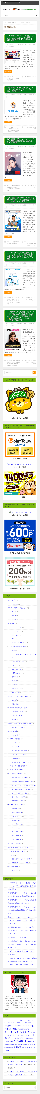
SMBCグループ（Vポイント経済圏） (18, 708)
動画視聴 (8, 1044)
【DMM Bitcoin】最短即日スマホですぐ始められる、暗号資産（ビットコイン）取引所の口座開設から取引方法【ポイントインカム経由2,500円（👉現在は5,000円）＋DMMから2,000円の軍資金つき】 (21, 315)
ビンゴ (25, 1038)
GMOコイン (9, 242)
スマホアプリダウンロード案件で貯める (23, 785)
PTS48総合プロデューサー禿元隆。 (18, 44)
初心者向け (27, 76)
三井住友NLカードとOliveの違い (17, 937)
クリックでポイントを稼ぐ (19, 793)
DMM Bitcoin (12, 362)
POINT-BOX (15, 684)
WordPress (15, 870)
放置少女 (27, 1044)
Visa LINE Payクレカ (17, 727)
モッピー (15, 297)
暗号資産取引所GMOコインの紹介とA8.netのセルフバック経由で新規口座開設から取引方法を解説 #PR (21, 199)
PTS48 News (11, 855)
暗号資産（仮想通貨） (13, 79)
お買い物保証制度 (21, 1029)
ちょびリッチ (16, 635)
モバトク (14, 681)
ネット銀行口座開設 (17, 1038)
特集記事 (17, 1047)
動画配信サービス (17, 832)
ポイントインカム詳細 (20, 418)
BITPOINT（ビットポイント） (20, 754)
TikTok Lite (15, 604)
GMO (25, 242)
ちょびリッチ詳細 (20, 467)
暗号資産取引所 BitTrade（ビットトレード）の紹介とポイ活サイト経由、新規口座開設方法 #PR (21, 89)
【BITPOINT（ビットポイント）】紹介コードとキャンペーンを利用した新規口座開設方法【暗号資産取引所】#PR (20, 38)
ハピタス (14, 615)
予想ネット (15, 677)
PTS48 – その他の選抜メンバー (17, 646)
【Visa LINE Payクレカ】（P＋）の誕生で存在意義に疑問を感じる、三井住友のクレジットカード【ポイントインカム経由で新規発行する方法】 (22, 961)
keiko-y (27, 1075)
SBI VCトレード (10, 185)
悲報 (20, 1044)
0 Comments (10, 46)
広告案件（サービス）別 (15, 805)
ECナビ (14, 650)
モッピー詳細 (20, 497)
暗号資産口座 (12, 78)
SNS (21, 1026)
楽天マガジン (16, 704)
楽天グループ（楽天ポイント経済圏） (19, 696)
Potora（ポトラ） (17, 688)
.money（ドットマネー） (19, 643)
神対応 (23, 1047)
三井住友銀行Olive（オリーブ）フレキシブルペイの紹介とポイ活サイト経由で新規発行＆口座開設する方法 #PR (22, 930)
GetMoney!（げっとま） (19, 661)
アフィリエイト (29, 243)
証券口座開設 (29, 1047)
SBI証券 (14, 719)
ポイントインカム (11, 360)
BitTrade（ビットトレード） (20, 750)
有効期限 (6, 1047)
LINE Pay (22, 1023)
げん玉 (14, 619)
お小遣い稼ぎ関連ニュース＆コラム (18, 847)
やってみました (28, 127)
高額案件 (8, 1050)
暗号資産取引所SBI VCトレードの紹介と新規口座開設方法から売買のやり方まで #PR (20, 141)
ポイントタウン (16, 631)
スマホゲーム (16, 828)
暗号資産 (33, 299)
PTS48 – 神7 (11, 623)
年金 (12, 1044)
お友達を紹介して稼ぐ (18, 801)
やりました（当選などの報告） (17, 851)
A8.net (28, 242)
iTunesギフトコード (9, 1023)
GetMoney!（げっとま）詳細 (20, 589)
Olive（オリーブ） (17, 715)
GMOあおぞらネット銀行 (24, 1020)
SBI (25, 185)
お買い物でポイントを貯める (20, 777)
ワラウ (14, 639)
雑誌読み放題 (16, 820)
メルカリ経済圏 (12, 731)
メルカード (15, 735)
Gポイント (15, 665)
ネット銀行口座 (16, 836)
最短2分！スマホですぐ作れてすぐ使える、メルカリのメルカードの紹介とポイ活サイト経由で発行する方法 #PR (22, 920)
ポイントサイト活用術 (14, 843)
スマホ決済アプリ (17, 824)
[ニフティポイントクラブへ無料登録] (20, 550)
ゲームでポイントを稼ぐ (19, 797)
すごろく (31, 1029)
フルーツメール (16, 669)
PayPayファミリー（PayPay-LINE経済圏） (20, 723)
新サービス (32, 1044)
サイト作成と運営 (13, 866)
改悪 (23, 1044)
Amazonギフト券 (8, 1020)
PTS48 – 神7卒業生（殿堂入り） (17, 608)
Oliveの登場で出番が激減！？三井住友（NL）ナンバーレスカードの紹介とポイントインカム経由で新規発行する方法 (22, 944)
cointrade (33, 300)
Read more (8, 71)
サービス (25, 1035)
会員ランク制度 (9, 1041)
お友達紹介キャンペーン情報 (20, 863)
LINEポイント (29, 1023)
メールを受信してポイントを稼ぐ (21, 789)
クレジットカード (17, 816)
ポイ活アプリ (12, 600)
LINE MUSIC (17, 1023)
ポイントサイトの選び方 (15, 770)
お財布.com (15, 692)
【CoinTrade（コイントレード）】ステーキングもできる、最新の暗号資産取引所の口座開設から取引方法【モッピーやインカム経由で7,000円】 (20, 255)
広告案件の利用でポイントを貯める (13, 130)
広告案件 (27, 297)
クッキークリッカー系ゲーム (15, 1035)
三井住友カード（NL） (18, 712)
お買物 (27, 1029)
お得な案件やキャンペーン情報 (21, 859)
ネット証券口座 (16, 839)
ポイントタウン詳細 (20, 458)
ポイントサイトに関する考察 (16, 766)
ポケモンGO (30, 1038)
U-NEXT (30, 1026)
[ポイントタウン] (20, 444)
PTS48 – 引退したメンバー (15, 673)
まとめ (7, 1032)
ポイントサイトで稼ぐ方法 (15, 774)
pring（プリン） (9, 1026)
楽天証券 (14, 700)
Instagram (32, 1020)
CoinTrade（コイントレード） (20, 762)
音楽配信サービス (17, 812)
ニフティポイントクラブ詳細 (20, 553)
